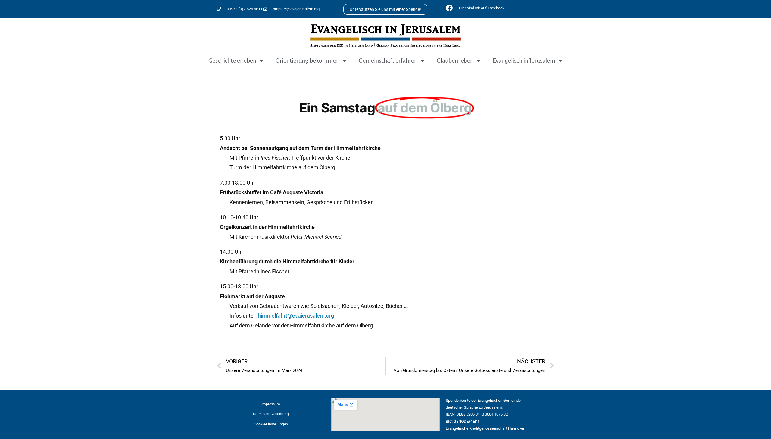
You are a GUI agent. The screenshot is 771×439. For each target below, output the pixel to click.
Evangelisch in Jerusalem (524, 60)
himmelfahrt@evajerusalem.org (296, 315)
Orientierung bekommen (307, 60)
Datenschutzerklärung (271, 414)
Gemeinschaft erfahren (388, 60)
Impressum (271, 404)
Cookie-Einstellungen (271, 424)
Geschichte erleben (232, 60)
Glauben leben (455, 60)
